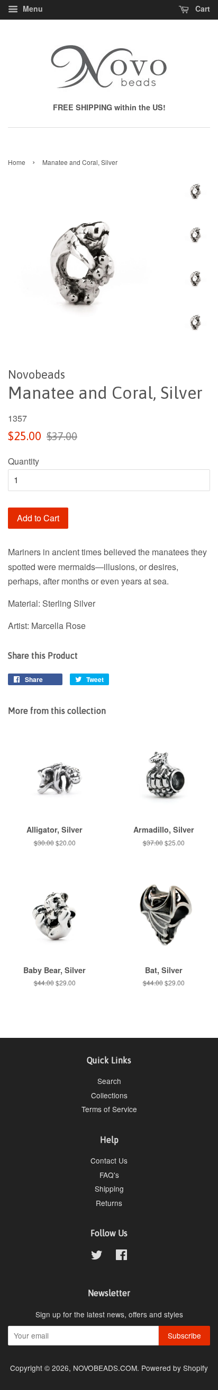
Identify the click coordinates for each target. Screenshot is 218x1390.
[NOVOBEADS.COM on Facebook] (121, 1256)
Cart (201, 8)
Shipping (109, 1188)
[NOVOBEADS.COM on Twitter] (97, 1256)
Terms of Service (109, 1109)
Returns (109, 1202)
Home (16, 162)
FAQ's (109, 1174)
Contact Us (109, 1160)
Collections (109, 1095)
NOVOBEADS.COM (105, 1367)
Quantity (23, 461)
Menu (32, 8)
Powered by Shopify (174, 1367)
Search (109, 1081)
